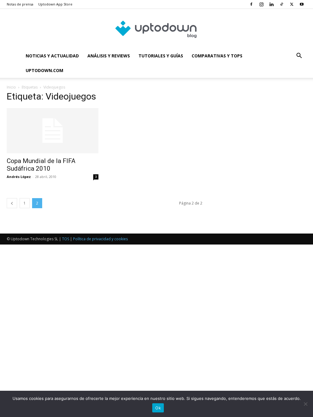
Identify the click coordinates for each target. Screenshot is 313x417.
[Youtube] (301, 4)
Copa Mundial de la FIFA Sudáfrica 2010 (41, 164)
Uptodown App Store (55, 4)
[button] (299, 56)
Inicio (11, 87)
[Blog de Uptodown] (156, 29)
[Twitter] (291, 4)
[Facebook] (251, 4)
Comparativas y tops (217, 56)
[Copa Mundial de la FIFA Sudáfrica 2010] (52, 130)
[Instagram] (261, 4)
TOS (65, 238)
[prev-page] (12, 203)
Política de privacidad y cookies (100, 238)
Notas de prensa (20, 4)
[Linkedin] (271, 4)
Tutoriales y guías (160, 56)
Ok (158, 407)
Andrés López (19, 176)
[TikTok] (281, 4)
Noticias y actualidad (52, 56)
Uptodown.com (44, 70)
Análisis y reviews (108, 56)
